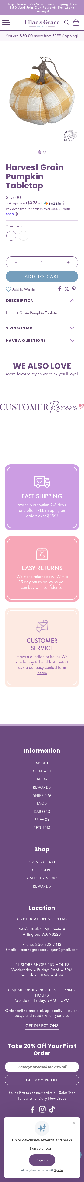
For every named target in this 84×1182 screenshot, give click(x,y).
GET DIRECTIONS (42, 1025)
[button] (6, 22)
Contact (42, 771)
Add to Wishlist (24, 289)
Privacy (42, 819)
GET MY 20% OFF (42, 1080)
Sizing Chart (41, 862)
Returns (42, 827)
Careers (42, 811)
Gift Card (42, 870)
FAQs (42, 803)
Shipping (42, 795)
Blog (42, 779)
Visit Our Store (42, 878)
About (42, 763)
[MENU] (6, 22)
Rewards (42, 787)
